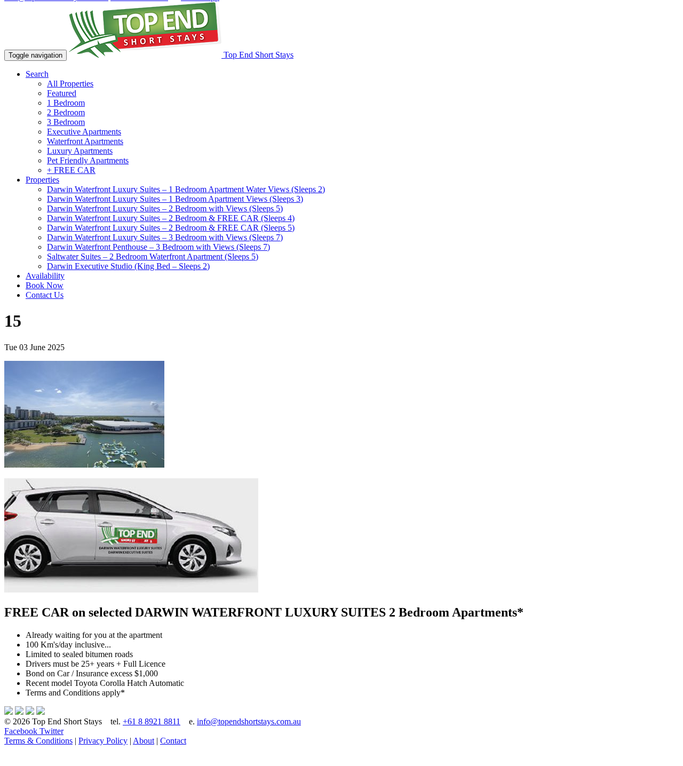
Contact (173, 740)
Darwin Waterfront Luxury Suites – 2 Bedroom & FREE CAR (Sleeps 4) (171, 218)
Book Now (44, 285)
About (143, 740)
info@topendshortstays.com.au (249, 721)
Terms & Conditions (38, 740)
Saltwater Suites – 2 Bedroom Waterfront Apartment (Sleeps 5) (152, 256)
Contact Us (44, 294)
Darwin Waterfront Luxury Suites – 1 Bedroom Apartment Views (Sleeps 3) (175, 198)
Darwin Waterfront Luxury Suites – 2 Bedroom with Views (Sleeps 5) (165, 208)
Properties (42, 179)
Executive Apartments (84, 131)
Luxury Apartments (80, 150)
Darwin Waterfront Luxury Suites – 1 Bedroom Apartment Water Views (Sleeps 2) (186, 189)
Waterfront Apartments (85, 141)
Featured (61, 93)
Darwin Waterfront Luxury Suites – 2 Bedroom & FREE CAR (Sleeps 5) (171, 227)
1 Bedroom (66, 102)
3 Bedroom (66, 122)
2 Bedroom (66, 112)
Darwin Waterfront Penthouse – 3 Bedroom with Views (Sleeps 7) (158, 246)
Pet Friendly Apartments (88, 160)
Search (37, 73)
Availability (45, 275)
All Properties (70, 83)
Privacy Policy (103, 740)
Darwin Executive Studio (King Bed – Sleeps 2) (128, 266)
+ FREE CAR (71, 170)
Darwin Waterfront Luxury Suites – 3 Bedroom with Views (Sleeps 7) (165, 237)
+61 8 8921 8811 (151, 721)
